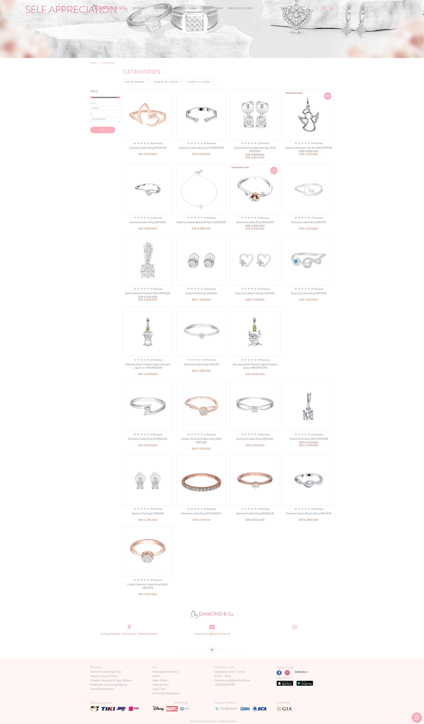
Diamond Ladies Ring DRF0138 (308, 293)
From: (93, 103)
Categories (161, 8)
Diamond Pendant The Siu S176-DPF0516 (308, 147)
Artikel (156, 676)
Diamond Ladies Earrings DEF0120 (255, 293)
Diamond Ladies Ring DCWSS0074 (201, 513)
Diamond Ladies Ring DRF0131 (308, 222)
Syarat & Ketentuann (102, 689)
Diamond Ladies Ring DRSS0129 (147, 147)
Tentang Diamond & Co (165, 671)
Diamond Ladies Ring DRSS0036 (255, 513)
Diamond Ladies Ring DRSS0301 (255, 222)
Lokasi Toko (159, 689)
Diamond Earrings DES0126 (201, 293)
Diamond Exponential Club (105, 671)
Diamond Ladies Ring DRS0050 (255, 438)
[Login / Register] (331, 8)
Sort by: (134, 82)
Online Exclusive (240, 8)
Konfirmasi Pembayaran (166, 693)
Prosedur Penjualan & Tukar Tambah (111, 680)
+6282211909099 (224, 684)
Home (93, 63)
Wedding (139, 8)
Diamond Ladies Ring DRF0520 (148, 222)
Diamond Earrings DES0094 (148, 513)
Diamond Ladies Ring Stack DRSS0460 (201, 147)
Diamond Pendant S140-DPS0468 (308, 438)
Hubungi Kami (160, 684)
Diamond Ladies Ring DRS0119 (201, 364)
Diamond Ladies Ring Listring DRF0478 (308, 513)
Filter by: (166, 82)
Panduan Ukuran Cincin (103, 676)
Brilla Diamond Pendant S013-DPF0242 (147, 293)
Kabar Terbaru (160, 680)
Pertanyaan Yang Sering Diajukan (108, 684)
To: (91, 114)
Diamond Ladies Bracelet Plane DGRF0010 (201, 222)
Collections (187, 8)
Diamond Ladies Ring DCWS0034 (147, 438)
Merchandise (213, 8)
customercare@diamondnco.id (212, 633)
